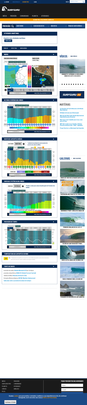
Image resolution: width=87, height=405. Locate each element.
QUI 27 (17, 227)
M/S (19, 147)
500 (5, 206)
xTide (25, 275)
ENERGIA (10, 186)
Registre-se (16, 2)
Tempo (19, 61)
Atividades (45, 16)
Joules (5, 207)
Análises (16, 389)
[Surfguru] (11, 8)
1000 (5, 204)
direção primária (5, 124)
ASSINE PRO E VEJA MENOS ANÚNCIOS (43, 20)
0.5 (5, 121)
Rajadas (40, 147)
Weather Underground (29, 278)
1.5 (5, 116)
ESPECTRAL (36, 60)
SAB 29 (35, 227)
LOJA (35, 2)
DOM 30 (44, 227)
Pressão (18, 226)
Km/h (53, 160)
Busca (67, 2)
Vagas (17, 105)
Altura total (11, 105)
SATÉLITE (35, 66)
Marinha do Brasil (18, 275)
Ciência (4, 389)
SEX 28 (26, 227)
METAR (20, 278)
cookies (16, 396)
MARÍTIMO (18, 144)
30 (53, 152)
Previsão (13, 16)
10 (53, 161)
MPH (22, 147)
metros (5, 120)
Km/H (15, 147)
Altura (6, 61)
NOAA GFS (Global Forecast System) (26, 273)
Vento (15, 61)
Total (9, 190)
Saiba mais (8, 40)
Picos (3, 391)
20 (53, 156)
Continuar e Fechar (10, 402)
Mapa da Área (23, 48)
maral (45, 172)
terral (29, 172)
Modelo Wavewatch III (20, 270)
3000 (5, 195)
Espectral (14, 48)
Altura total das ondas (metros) (17, 64)
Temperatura (11, 226)
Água (24, 61)
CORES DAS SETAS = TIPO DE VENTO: (13, 172)
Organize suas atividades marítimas (14, 38)
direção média (53, 167)
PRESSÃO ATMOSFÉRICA (10, 58)
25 (53, 154)
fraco (21, 172)
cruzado (37, 172)
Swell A (22, 105)
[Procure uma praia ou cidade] (12, 26)
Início (5, 16)
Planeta (35, 16)
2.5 (5, 112)
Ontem (8, 227)
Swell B (26, 105)
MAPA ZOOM (36, 58)
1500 (5, 202)
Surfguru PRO (6, 384)
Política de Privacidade (50, 397)
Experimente (17, 392)
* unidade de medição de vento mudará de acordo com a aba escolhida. (37, 144)
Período (11, 61)
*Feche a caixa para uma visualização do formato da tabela (40, 186)
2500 (5, 197)
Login (7, 2)
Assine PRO (26, 2)
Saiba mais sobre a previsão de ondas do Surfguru (17, 281)
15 (53, 159)
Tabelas (6, 48)
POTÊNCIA (17, 186)
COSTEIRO (11, 144)
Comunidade (24, 16)
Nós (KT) (10, 147)
